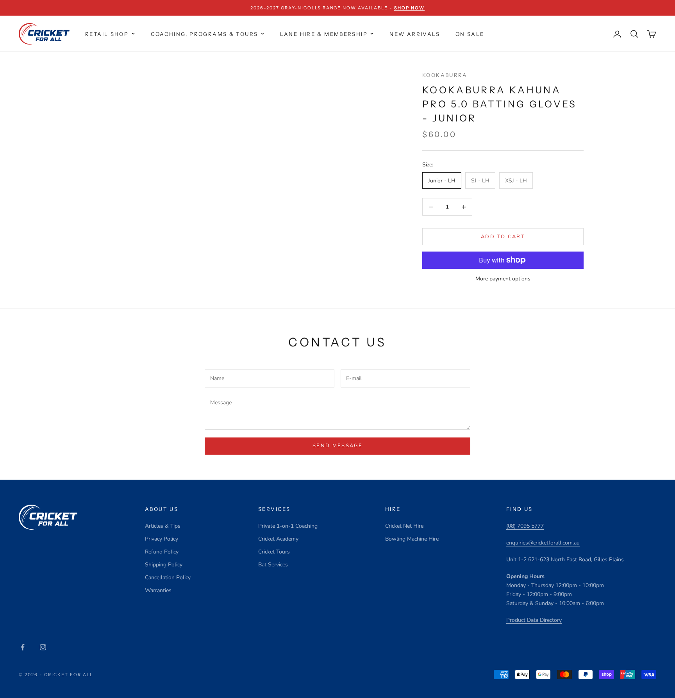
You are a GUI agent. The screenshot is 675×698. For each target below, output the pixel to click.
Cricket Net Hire (404, 526)
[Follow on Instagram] (43, 647)
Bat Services (273, 564)
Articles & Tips (162, 526)
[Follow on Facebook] (23, 647)
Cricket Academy (278, 539)
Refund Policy (162, 551)
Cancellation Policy (168, 577)
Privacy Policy (161, 539)
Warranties (158, 590)
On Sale (469, 34)
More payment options (502, 278)
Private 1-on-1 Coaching (288, 526)
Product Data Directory (534, 620)
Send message (337, 445)
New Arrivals (414, 34)
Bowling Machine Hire (412, 539)
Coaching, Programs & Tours (204, 34)
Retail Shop (107, 34)
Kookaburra (445, 75)
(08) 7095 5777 (525, 526)
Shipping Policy (163, 564)
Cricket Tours (274, 551)
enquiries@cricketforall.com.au (543, 542)
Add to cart (503, 236)
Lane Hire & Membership (324, 34)
